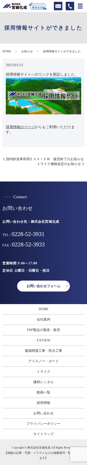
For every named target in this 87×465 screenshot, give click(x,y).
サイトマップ (43, 434)
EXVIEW (43, 340)
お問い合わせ (43, 413)
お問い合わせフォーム (43, 286)
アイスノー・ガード (43, 361)
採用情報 (43, 403)
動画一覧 (43, 392)
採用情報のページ (20, 127)
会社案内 (43, 319)
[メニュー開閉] (80, 6)
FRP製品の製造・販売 (43, 330)
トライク (43, 371)
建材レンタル (43, 382)
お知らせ (27, 51)
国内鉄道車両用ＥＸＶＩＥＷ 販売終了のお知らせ (45, 159)
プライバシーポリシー (43, 424)
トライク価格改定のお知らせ (59, 164)
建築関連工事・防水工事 (43, 351)
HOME (6, 51)
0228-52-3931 (28, 234)
